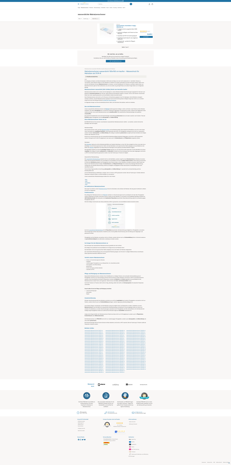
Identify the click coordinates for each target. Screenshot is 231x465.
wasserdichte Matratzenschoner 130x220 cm (115, 352)
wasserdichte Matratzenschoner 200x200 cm (136, 349)
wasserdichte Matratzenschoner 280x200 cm (136, 369)
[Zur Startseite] (84, 3)
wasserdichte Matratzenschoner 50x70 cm (94, 330)
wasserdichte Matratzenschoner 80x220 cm (94, 361)
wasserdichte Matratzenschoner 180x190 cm (135, 335)
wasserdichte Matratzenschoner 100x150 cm (94, 370)
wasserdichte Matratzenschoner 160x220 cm (115, 370)
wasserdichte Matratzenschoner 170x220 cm (135, 333)
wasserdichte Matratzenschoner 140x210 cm (115, 356)
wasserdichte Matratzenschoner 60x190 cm (94, 336)
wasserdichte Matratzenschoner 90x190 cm (94, 364)
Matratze (92, 147)
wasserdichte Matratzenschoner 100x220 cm (115, 333)
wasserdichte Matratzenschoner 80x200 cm (94, 358)
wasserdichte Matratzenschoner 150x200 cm (115, 361)
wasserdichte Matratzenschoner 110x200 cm (115, 336)
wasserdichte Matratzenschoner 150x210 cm (115, 362)
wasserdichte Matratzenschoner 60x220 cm (94, 341)
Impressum (204, 462)
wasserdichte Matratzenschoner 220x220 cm (136, 364)
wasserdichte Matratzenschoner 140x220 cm (115, 358)
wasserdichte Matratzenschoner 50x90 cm (94, 332)
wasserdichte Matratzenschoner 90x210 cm (94, 367)
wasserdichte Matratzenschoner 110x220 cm (115, 339)
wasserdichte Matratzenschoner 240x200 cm (136, 366)
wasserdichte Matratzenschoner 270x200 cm (136, 367)
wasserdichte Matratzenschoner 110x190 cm (115, 335)
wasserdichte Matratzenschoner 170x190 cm (115, 372)
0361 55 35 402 (111, 412)
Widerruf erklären (226, 462)
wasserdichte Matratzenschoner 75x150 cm (94, 353)
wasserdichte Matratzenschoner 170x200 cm (135, 330)
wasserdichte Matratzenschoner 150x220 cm (115, 364)
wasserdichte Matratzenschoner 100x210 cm (115, 332)
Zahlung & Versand (133, 424)
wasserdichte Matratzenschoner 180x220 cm (136, 339)
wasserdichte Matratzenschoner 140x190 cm (115, 353)
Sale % (124, 7)
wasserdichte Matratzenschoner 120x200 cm (115, 342)
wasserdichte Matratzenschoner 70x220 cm (94, 350)
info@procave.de (138, 412)
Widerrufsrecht (132, 421)
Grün (86, 184)
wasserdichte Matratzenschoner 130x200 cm (115, 349)
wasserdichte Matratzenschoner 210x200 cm (136, 355)
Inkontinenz (119, 7)
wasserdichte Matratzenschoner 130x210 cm (115, 350)
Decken (111, 7)
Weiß (86, 181)
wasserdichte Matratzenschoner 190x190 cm (135, 341)
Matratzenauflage (105, 129)
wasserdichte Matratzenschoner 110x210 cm (115, 338)
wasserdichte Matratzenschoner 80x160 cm (94, 355)
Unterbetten (103, 7)
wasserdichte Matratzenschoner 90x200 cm (94, 366)
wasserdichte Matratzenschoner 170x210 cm (135, 332)
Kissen (107, 7)
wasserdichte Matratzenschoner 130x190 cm (115, 347)
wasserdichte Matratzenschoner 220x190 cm (135, 359)
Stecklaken (89, 144)
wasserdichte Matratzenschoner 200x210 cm (136, 350)
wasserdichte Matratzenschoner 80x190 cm (94, 356)
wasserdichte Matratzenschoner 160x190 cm (115, 366)
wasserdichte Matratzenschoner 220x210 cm (135, 362)
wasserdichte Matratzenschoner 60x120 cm (94, 335)
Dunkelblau (87, 182)
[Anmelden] (149, 4)
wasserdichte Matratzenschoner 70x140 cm (94, 342)
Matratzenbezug (97, 7)
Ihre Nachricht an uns (116, 61)
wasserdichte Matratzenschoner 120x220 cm (115, 346)
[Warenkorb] (152, 4)
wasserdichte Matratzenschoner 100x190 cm (94, 372)
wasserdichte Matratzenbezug (93, 159)
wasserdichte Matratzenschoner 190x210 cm (135, 344)
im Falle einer (109, 100)
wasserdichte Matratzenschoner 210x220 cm (135, 358)
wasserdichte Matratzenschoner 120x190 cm (115, 341)
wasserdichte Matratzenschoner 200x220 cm (136, 352)
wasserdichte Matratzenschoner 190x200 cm (136, 342)
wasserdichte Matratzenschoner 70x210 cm (94, 349)
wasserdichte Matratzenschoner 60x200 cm (94, 338)
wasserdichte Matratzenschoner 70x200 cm (94, 347)
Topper (79, 7)
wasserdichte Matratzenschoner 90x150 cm (94, 362)
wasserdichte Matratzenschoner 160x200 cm (115, 367)
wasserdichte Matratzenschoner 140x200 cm (115, 355)
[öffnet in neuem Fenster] (120, 431)
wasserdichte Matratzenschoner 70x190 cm (94, 346)
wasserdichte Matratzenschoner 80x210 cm (94, 359)
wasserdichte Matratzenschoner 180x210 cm (135, 338)
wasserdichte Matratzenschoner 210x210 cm (135, 356)
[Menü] (78, 4)
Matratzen (91, 7)
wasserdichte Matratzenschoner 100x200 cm (115, 330)
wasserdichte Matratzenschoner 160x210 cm (115, 369)
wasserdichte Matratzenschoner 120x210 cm (115, 344)
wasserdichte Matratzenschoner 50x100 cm (94, 333)
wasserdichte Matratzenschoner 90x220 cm (94, 369)
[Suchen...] (131, 4)
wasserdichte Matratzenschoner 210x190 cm (135, 353)
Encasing (115, 7)
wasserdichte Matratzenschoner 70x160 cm (94, 344)
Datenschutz (209, 462)
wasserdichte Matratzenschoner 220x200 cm (136, 361)
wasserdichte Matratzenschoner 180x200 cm (136, 336)
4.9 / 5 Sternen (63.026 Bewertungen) (115, 0)
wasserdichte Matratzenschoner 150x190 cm (115, 359)
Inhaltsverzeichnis (92, 76)
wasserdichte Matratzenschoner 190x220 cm (135, 346)
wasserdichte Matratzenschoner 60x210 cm (94, 339)
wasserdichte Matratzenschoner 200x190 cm (136, 347)
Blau (86, 179)
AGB (214, 462)
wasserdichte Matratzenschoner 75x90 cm (94, 352)
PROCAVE (105, 194)
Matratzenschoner (85, 7)
